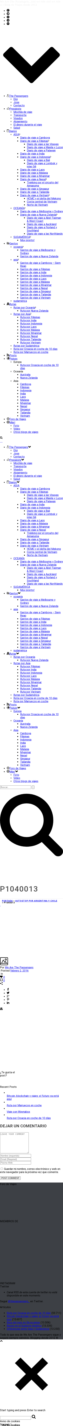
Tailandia (25, 412)
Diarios (13, 131)
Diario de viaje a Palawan (41, 150)
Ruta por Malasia (30, 330)
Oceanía (18, 720)
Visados (18, 118)
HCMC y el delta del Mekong (44, 198)
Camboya (25, 384)
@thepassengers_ (19, 1301)
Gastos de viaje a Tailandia (35, 294)
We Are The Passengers (19, 967)
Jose (16, 102)
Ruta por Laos (28, 326)
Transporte (20, 115)
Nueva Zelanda (29, 377)
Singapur (25, 409)
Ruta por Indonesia (31, 323)
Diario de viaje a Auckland (41, 224)
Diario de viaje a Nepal (33, 179)
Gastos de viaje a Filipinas (35, 269)
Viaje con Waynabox (18, 1111)
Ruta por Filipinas (30, 317)
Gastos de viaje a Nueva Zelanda (39, 256)
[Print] (1, 1009)
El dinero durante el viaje (27, 124)
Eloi (15, 99)
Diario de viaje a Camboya (35, 137)
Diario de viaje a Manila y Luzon (45, 147)
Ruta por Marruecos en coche (30, 352)
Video (16, 428)
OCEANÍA (19, 208)
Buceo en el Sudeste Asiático (24, 1325)
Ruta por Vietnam (30, 342)
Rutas (12, 304)
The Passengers (18, 96)
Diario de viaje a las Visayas (43, 144)
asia (15, 259)
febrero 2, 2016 (19, 970)
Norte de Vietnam (37, 204)
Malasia (24, 400)
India (23, 393)
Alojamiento (20, 121)
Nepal (23, 406)
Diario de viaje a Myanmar (35, 176)
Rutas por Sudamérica (26, 345)
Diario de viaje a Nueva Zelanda (38, 214)
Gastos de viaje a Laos (33, 278)
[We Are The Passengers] (1, 441)
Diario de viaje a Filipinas (34, 141)
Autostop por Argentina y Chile (36, 901)
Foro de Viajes (17, 419)
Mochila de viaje (22, 112)
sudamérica (20, 301)
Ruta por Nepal (29, 336)
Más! (12, 422)
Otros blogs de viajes (25, 432)
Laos (23, 396)
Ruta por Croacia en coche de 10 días (35, 349)
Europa (17, 711)
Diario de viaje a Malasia (34, 172)
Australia (25, 374)
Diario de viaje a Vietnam (34, 195)
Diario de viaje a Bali (38, 160)
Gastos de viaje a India (33, 272)
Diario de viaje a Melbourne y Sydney (41, 211)
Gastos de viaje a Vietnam (35, 297)
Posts (13, 355)
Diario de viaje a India (32, 153)
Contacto (19, 105)
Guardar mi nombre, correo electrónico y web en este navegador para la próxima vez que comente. (30, 1170)
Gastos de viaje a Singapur (35, 291)
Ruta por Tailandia (30, 339)
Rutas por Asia (21, 314)
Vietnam (25, 415)
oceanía (18, 246)
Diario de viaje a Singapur (34, 188)
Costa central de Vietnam (42, 201)
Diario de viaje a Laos (32, 169)
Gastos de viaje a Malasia (35, 281)
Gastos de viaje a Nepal (34, 288)
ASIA (16, 134)
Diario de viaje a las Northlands (45, 233)
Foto (16, 425)
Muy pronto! (27, 240)
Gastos (13, 243)
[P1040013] (0, 905)
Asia (15, 730)
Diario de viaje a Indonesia (35, 157)
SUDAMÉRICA (21, 237)
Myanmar (25, 403)
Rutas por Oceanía (24, 307)
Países (13, 358)
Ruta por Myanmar (31, 333)
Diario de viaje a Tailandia (34, 192)
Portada (7, 901)
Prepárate (15, 108)
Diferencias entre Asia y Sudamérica (28, 1328)
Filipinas (24, 387)
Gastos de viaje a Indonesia (36, 275)
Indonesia (25, 390)
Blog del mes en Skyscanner (23, 1322)
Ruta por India (28, 320)
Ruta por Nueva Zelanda (34, 310)
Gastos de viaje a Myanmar (36, 285)
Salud (16, 127)
